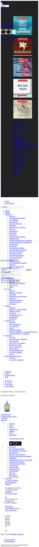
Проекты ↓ (9, 214)
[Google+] (8, 505)
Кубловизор (17, 135)
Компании (13, 435)
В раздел (12, 216)
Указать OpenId (6, 268)
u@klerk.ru (8, 492)
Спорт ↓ (8, 306)
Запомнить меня (9, 280)
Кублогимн (9, 506)
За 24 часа (8, 381)
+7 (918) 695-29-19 (11, 490)
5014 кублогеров (11, 510)
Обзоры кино (18, 142)
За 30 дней (8, 384)
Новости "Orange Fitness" (18, 309)
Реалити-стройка (15, 330)
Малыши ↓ (9, 335)
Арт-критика (17, 123)
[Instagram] (7, 505)
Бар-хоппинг (17, 125)
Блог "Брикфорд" (15, 324)
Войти (29, 270)
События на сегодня (16, 438)
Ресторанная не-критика (22, 153)
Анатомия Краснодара (21, 122)
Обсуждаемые (10, 375)
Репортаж (12, 313)
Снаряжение (13, 317)
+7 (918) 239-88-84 (11, 480)
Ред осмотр (17, 150)
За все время (9, 386)
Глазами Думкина (19, 127)
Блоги (11, 328)
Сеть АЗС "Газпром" (16, 360)
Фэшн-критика (18, 164)
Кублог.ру (4, 2)
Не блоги (12, 447)
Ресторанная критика (20, 151)
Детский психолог (15, 352)
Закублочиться (10, 539)
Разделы (12, 424)
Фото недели (17, 163)
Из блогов (12, 304)
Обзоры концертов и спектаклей (24, 144)
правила (8, 484)
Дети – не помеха (15, 347)
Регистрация (9, 203)
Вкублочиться (10, 541)
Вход (17, 280)
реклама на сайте (11, 493)
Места (11, 433)
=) (5, 527)
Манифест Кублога (17, 534)
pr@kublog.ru (9, 501)
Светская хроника (19, 157)
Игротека (16, 129)
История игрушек (15, 345)
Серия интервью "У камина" (19, 334)
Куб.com (16, 133)
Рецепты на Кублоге (20, 155)
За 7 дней (8, 382)
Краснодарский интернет (18, 296)
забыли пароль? (6, 278)
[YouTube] (9, 505)
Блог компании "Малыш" (18, 339)
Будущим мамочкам (16, 350)
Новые (7, 373)
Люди (11, 427)
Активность (13, 429)
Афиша (7, 212)
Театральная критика (20, 159)
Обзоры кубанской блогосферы (24, 146)
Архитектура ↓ (10, 321)
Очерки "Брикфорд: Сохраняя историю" (23, 332)
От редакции (17, 148)
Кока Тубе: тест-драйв (17, 343)
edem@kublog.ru (10, 482)
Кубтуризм (17, 138)
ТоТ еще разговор (19, 161)
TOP (6, 377)
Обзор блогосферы (15, 300)
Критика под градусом (21, 131)
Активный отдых (15, 315)
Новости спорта (14, 311)
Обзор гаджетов (14, 302)
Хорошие (8, 371)
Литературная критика (21, 140)
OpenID (3, 270)
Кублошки (17, 136)
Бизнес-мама (13, 348)
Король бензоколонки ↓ (13, 356)
